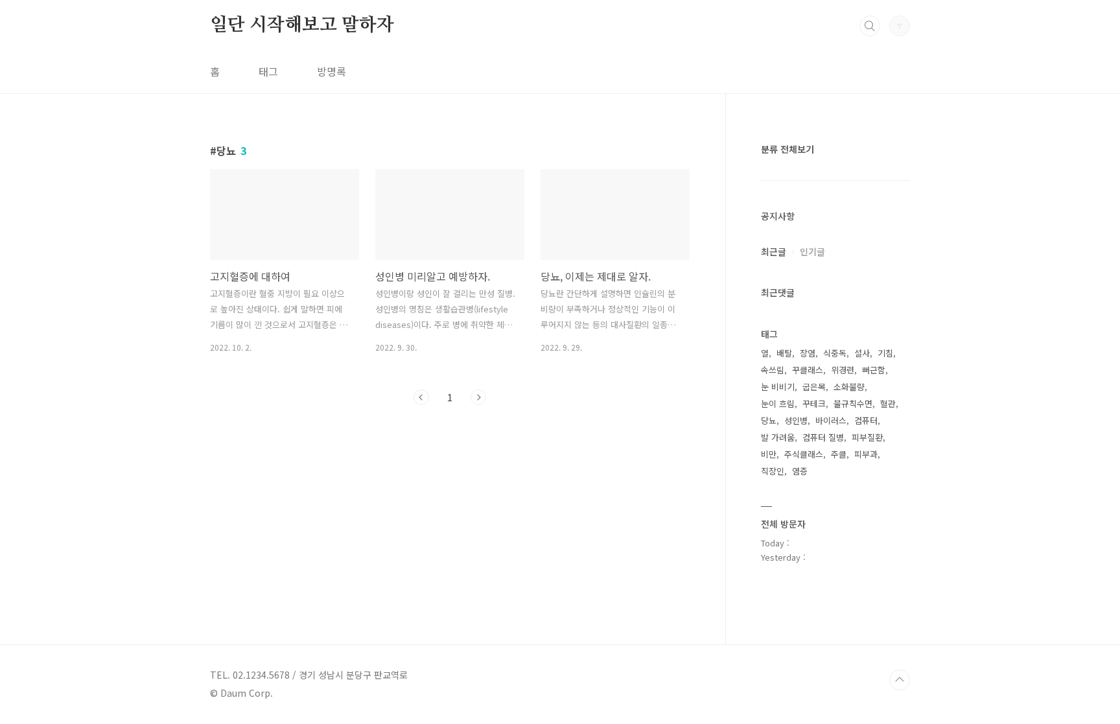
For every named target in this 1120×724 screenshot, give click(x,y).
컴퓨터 (866, 420)
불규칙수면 (853, 403)
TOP (899, 680)
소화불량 (849, 386)
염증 (800, 471)
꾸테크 (814, 403)
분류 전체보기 (787, 149)
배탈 (784, 353)
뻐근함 (873, 370)
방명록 (331, 71)
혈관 (888, 403)
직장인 (772, 471)
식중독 (834, 353)
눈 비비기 (778, 386)
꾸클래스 (807, 370)
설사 (862, 353)
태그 (268, 71)
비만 (768, 454)
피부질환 (867, 437)
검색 (870, 26)
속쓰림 (772, 370)
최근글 (773, 251)
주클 (838, 454)
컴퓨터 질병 (823, 437)
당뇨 (768, 420)
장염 (807, 353)
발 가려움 (778, 437)
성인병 (796, 420)
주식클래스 (803, 454)
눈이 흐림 (778, 403)
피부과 (866, 454)
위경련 (842, 370)
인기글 (812, 251)
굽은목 (814, 386)
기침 (885, 353)
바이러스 (830, 420)
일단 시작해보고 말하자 (302, 25)
